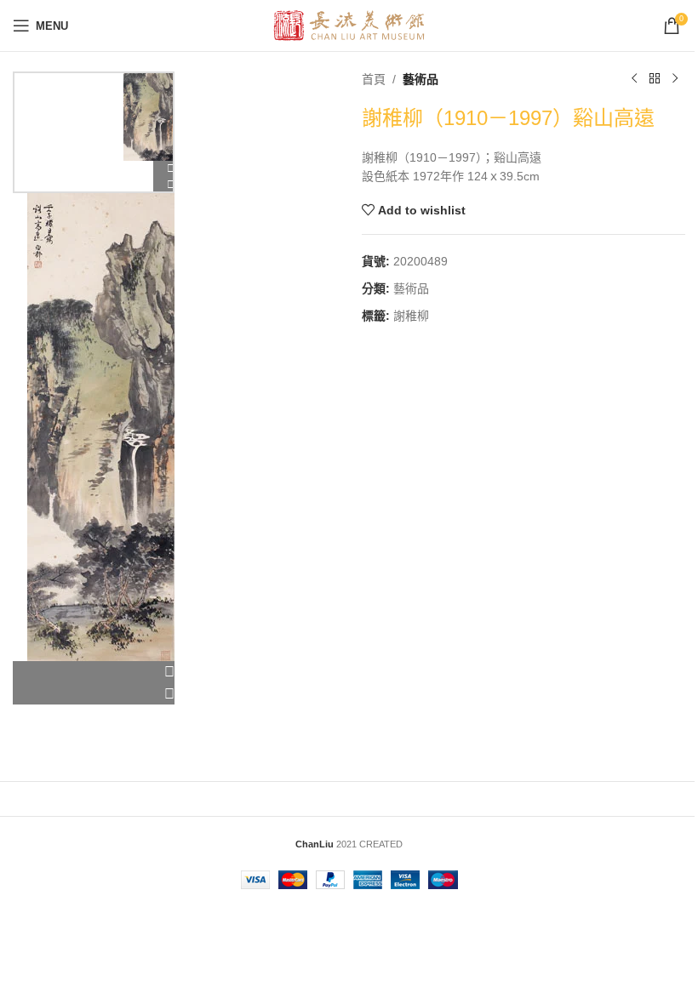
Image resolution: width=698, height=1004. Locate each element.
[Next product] (675, 79)
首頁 (374, 79)
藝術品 (420, 79)
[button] (93, 672)
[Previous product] (634, 79)
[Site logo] (349, 24)
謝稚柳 (411, 315)
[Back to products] (654, 79)
